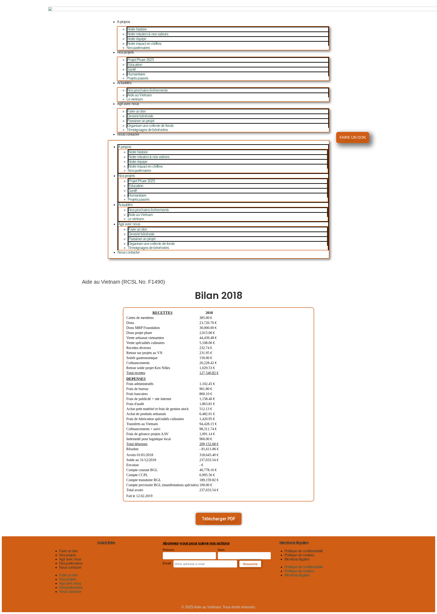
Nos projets (125, 52)
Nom (221, 550)
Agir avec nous (128, 104)
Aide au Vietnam (139, 95)
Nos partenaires (138, 48)
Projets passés (137, 78)
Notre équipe (136, 39)
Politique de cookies (299, 555)
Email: (167, 563)
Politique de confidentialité (304, 551)
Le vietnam (135, 99)
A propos (123, 22)
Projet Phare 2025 (140, 60)
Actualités (124, 83)
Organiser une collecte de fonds (150, 126)
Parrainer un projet (140, 121)
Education (134, 65)
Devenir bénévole (140, 116)
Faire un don (136, 111)
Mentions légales (297, 559)
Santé (131, 69)
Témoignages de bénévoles (147, 130)
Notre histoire (137, 29)
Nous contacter (128, 134)
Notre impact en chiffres (144, 44)
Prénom (168, 550)
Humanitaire (136, 74)
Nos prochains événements (147, 90)
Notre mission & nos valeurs (147, 34)
